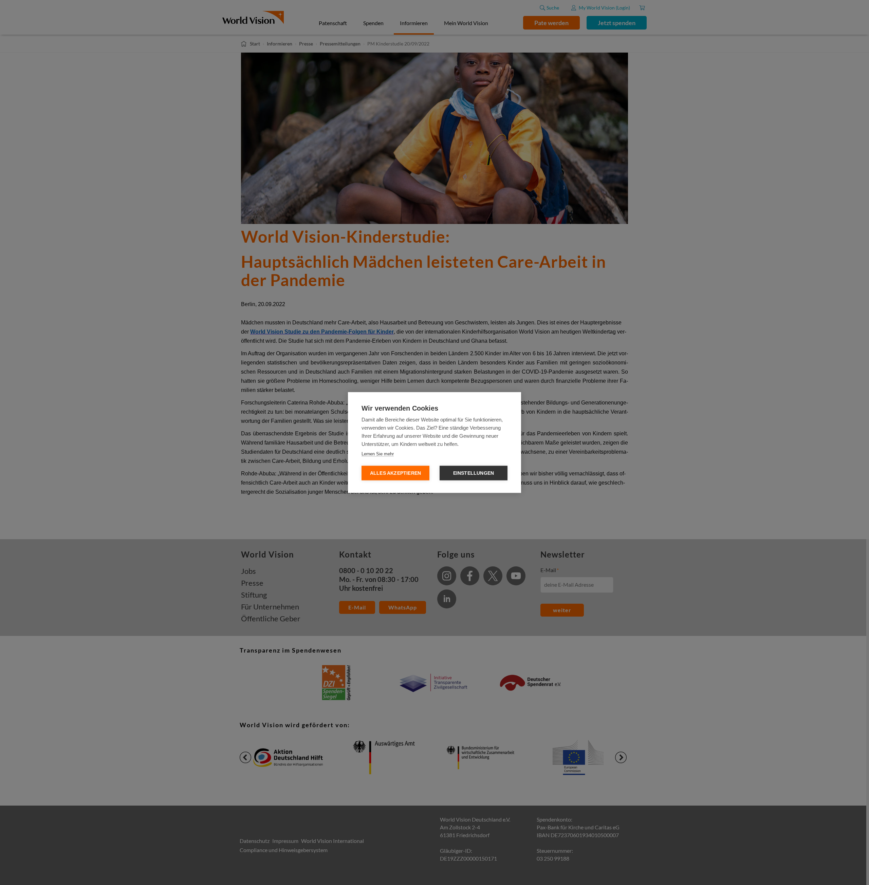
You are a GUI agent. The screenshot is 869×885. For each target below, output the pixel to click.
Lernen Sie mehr (378, 453)
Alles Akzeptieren (395, 473)
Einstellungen (473, 473)
